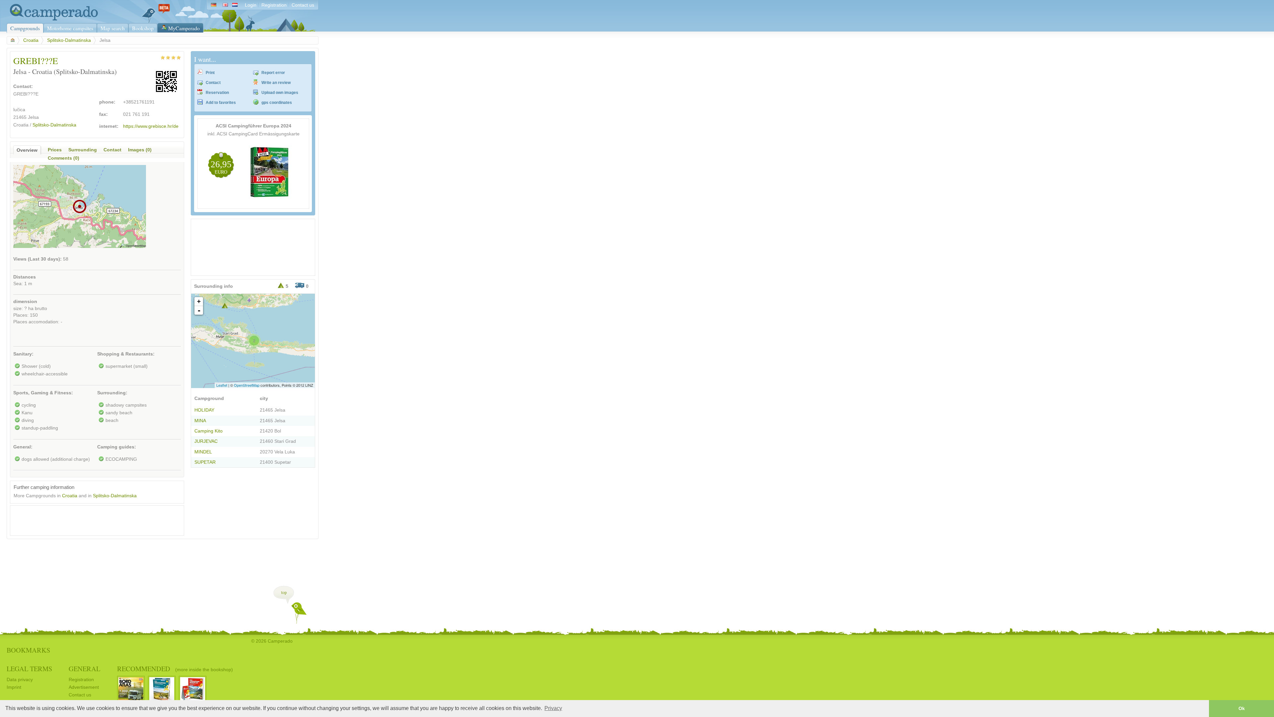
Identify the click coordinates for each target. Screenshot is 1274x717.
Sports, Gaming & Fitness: (43, 392)
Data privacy (20, 679)
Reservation (217, 92)
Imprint (14, 687)
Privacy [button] (553, 708)
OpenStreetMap (246, 385)
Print (210, 72)
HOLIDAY (204, 410)
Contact (213, 82)
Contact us (303, 5)
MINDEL (203, 451)
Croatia (30, 40)
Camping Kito (208, 431)
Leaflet (221, 385)
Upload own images (279, 92)
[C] (225, 305)
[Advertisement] (91, 519)
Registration (274, 5)
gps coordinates (276, 102)
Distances (24, 277)
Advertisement (84, 687)
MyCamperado (184, 28)
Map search (113, 28)
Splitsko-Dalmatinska (69, 40)
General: (23, 446)
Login (250, 5)
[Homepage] (52, 19)
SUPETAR (205, 462)
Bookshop (143, 28)
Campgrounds (25, 28)
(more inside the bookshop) (204, 669)
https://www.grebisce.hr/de (150, 126)
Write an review (276, 82)
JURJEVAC (206, 441)
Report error (273, 72)
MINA (200, 420)
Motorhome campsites (70, 28)
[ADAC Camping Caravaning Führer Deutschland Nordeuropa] (270, 197)
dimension (25, 301)
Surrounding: (112, 392)
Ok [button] (1242, 708)
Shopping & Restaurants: (126, 354)
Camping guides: (116, 446)
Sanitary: (23, 354)
